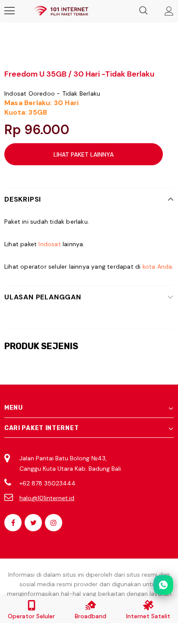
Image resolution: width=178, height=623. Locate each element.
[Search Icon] (143, 10)
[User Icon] (169, 11)
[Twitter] (33, 522)
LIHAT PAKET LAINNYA (84, 154)
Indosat (49, 244)
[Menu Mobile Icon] (9, 11)
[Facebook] (13, 522)
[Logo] (61, 11)
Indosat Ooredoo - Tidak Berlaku (52, 93)
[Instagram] (53, 522)
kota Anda (157, 266)
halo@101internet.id (46, 498)
